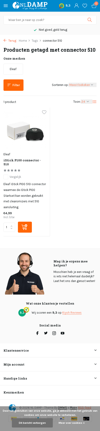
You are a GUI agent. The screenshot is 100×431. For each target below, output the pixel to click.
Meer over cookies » (72, 422)
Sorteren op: (60, 85)
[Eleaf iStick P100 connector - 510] (24, 130)
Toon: (77, 101)
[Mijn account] (76, 5)
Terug (12, 40)
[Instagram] (54, 333)
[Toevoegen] (25, 227)
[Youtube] (62, 333)
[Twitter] (46, 333)
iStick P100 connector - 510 (22, 162)
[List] (94, 102)
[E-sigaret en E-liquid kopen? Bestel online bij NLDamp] (30, 6)
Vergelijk (15, 177)
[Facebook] (37, 333)
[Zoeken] (90, 19)
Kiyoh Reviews (72, 312)
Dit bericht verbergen (32, 422)
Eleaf (6, 154)
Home (23, 40)
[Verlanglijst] (84, 6)
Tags (35, 40)
